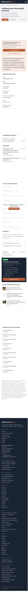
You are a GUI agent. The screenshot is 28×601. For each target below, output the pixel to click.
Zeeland (4, 505)
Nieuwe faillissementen (7, 474)
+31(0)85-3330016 (7, 455)
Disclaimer (4, 438)
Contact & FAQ (5, 435)
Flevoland (4, 489)
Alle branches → (5, 531)
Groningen (4, 494)
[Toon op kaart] (22, 140)
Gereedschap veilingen (7, 570)
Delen (23, 19)
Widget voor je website (7, 433)
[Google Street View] (24, 140)
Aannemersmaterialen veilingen (9, 576)
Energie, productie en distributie (9, 518)
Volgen (6, 19)
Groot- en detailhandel (7, 523)
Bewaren (13, 19)
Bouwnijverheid (5, 522)
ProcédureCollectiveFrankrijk (8, 463)
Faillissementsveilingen (7, 561)
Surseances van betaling (7, 480)
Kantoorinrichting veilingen (8, 579)
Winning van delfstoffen (7, 514)
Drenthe (4, 487)
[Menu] (25, 1)
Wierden (4, 552)
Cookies (3, 442)
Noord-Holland (5, 500)
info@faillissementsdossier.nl (9, 456)
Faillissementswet (6, 437)
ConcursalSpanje (6, 465)
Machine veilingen (6, 567)
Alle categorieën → (6, 581)
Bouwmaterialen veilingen (8, 572)
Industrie (4, 516)
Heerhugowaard (5, 543)
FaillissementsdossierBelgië (8, 462)
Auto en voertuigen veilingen (8, 568)
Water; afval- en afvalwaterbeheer (10, 520)
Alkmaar (4, 539)
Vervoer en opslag (6, 525)
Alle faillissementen (6, 478)
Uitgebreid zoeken (6, 482)
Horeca (3, 527)
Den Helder (4, 545)
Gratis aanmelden (14, 50)
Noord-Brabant (5, 498)
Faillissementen (9, 5)
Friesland (4, 490)
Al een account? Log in (14, 53)
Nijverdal (4, 549)
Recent (5, 252)
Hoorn (3, 547)
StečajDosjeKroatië (6, 469)
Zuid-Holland (5, 507)
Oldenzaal (4, 550)
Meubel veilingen (6, 577)
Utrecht (3, 503)
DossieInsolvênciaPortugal (8, 467)
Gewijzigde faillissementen (8, 476)
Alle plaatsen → (5, 554)
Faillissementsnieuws (7, 560)
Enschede (4, 536)
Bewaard (22, 252)
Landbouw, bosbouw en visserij (9, 512)
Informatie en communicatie (8, 529)
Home (3, 5)
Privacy (3, 440)
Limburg (4, 496)
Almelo (3, 538)
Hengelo (4, 541)
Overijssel (4, 501)
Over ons (4, 431)
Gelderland (4, 492)
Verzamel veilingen (6, 574)
